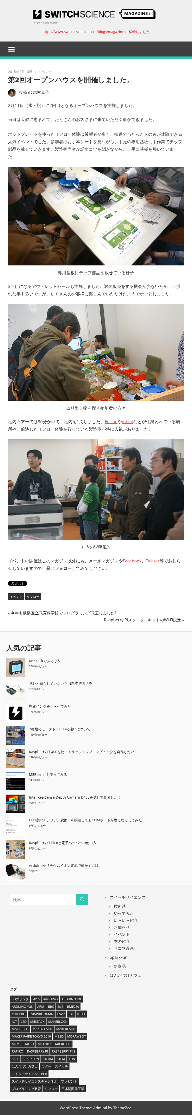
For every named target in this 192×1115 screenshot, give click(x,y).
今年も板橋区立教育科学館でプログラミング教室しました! (63, 613)
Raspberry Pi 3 (63, 1051)
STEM (61, 1059)
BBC (51, 1006)
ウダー (46, 1066)
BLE (60, 1006)
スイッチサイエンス (128, 897)
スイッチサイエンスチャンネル (34, 1081)
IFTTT (81, 1014)
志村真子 (41, 92)
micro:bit (63, 1044)
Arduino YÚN (23, 1006)
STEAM (48, 1059)
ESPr (61, 1014)
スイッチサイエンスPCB (29, 1074)
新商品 (120, 966)
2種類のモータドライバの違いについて (59, 729)
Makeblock (57, 1021)
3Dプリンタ (20, 999)
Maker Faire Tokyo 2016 (31, 1036)
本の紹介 (122, 941)
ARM (40, 1006)
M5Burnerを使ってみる (48, 774)
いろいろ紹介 (126, 920)
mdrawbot (76, 1036)
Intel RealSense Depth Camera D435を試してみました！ (75, 797)
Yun (72, 1059)
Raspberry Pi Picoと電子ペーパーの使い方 (62, 842)
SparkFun (119, 957)
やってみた (124, 913)
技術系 (120, 906)
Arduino (50, 999)
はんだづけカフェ (126, 975)
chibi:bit (19, 1014)
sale (15, 1059)
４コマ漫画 (124, 948)
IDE (71, 1014)
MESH (29, 1044)
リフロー (33, 596)
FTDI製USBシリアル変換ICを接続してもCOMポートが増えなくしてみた (85, 820)
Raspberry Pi (37, 1051)
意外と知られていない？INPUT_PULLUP (60, 683)
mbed (59, 1036)
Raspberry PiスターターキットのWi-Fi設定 (142, 620)
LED (23, 1021)
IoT (14, 1021)
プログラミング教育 (26, 1089)
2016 (36, 999)
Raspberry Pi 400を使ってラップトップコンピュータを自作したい (81, 751)
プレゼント (69, 1081)
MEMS (16, 1044)
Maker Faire (42, 1029)
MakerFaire (66, 1029)
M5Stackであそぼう (44, 660)
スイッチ (61, 1066)
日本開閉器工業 (73, 1089)
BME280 (73, 1006)
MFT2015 (44, 1044)
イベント (45, 71)
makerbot (20, 1029)
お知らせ (122, 927)
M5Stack (37, 1021)
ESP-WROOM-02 (42, 1014)
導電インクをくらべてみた (50, 706)
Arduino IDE (72, 999)
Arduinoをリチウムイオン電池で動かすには (63, 865)
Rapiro (17, 1051)
